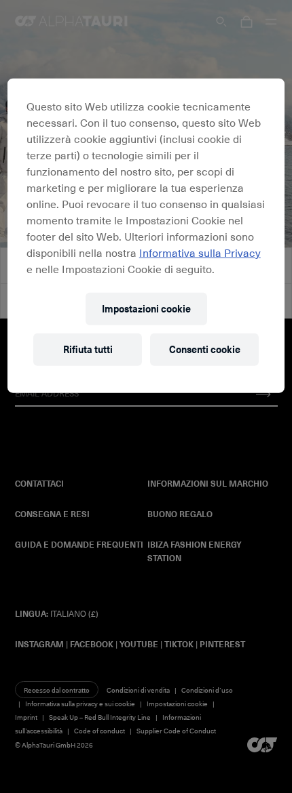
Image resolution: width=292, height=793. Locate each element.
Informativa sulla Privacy (200, 251)
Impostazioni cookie (146, 308)
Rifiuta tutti (88, 349)
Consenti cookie (204, 349)
